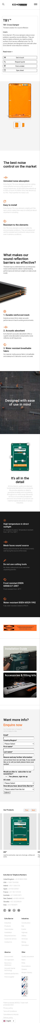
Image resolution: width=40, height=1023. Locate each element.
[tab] (16, 125)
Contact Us (8, 942)
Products (7, 926)
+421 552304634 (15, 901)
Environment (8, 956)
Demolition (25, 945)
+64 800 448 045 (18, 898)
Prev (26, 810)
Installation (8, 932)
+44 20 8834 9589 (21, 879)
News (23, 960)
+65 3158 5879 (12, 905)
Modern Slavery (27, 972)
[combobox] (8, 1021)
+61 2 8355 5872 (15, 895)
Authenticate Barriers (11, 973)
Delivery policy (8, 1018)
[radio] (22, 777)
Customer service (10, 939)
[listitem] (20, 835)
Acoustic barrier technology (9, 969)
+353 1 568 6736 (14, 885)
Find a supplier (9, 977)
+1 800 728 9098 (12, 882)
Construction (26, 923)
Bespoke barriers (10, 935)
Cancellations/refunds (10, 1014)
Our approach (9, 960)
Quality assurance (28, 956)
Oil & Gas (25, 939)
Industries (7, 923)
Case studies (8, 929)
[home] (19, 5)
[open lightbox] (28, 444)
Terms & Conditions (10, 1011)
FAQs (23, 963)
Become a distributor (7, 964)
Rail (23, 926)
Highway (24, 932)
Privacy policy (8, 1008)
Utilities (24, 935)
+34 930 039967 (13, 889)
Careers (24, 969)
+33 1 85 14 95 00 (15, 892)
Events (24, 929)
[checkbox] (19, 777)
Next (33, 810)
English (9, 1021)
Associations (26, 966)
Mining (24, 942)
